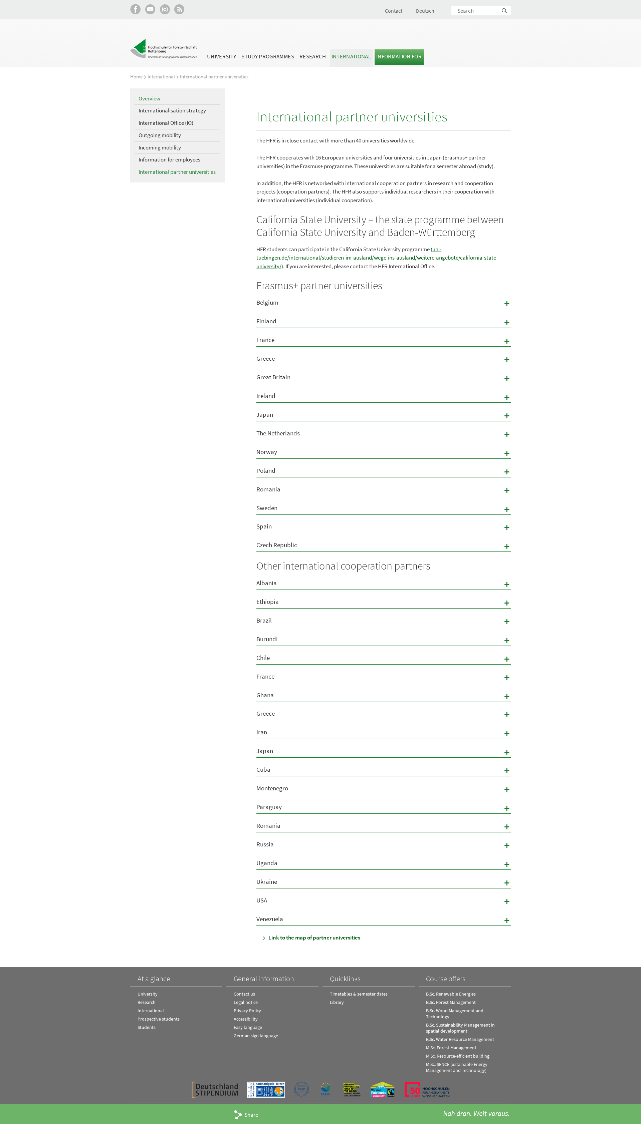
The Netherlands (383, 434)
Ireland (383, 397)
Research (312, 56)
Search (505, 11)
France (383, 341)
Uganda (383, 864)
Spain (383, 527)
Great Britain (383, 378)
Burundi (383, 640)
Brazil (383, 621)
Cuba (383, 770)
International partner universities (214, 76)
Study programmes (267, 56)
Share (251, 1114)
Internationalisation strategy (172, 110)
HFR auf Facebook (135, 9)
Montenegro (383, 789)
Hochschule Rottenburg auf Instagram (165, 9)
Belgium (383, 303)
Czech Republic (383, 546)
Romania (383, 490)
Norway (383, 453)
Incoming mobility (160, 147)
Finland (383, 322)
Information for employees (169, 159)
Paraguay (383, 808)
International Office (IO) (166, 122)
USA (383, 901)
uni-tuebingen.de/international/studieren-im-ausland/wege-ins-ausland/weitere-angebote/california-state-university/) (377, 258)
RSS (179, 9)
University (221, 56)
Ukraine (383, 882)
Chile (383, 659)
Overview (149, 98)
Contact (393, 10)
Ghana (383, 696)
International (351, 56)
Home (136, 76)
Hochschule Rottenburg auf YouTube (150, 9)
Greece (383, 359)
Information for (399, 56)
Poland (383, 471)
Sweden (383, 509)
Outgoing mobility (160, 135)
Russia (383, 845)
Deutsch (425, 10)
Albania (383, 584)
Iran (383, 733)
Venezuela (383, 920)
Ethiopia (383, 603)
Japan (383, 415)
